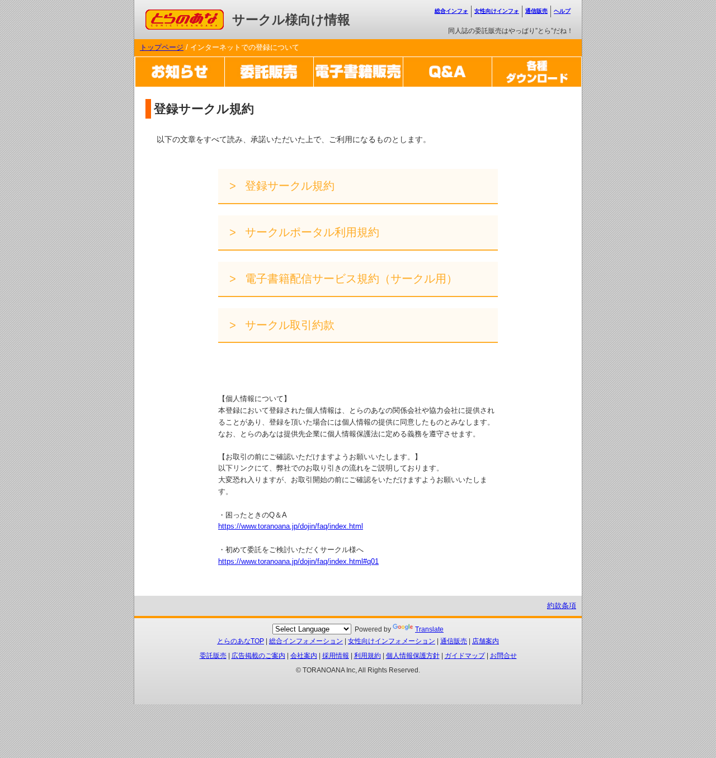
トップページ (161, 47)
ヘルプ (562, 11)
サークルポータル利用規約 (310, 232)
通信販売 (536, 11)
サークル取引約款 (288, 325)
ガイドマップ (465, 656)
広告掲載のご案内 (258, 656)
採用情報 (335, 656)
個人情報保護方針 (413, 656)
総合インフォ (451, 11)
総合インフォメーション (306, 641)
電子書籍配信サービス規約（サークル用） (350, 278)
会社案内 (303, 656)
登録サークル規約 (288, 186)
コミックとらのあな (178, 15)
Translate (429, 629)
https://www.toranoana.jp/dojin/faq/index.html (290, 526)
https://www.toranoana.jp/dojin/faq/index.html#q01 (298, 561)
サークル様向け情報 (291, 19)
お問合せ (503, 656)
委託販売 (213, 656)
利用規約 (367, 656)
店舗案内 (485, 641)
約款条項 (561, 605)
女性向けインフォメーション (391, 641)
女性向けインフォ (496, 11)
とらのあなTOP (240, 641)
